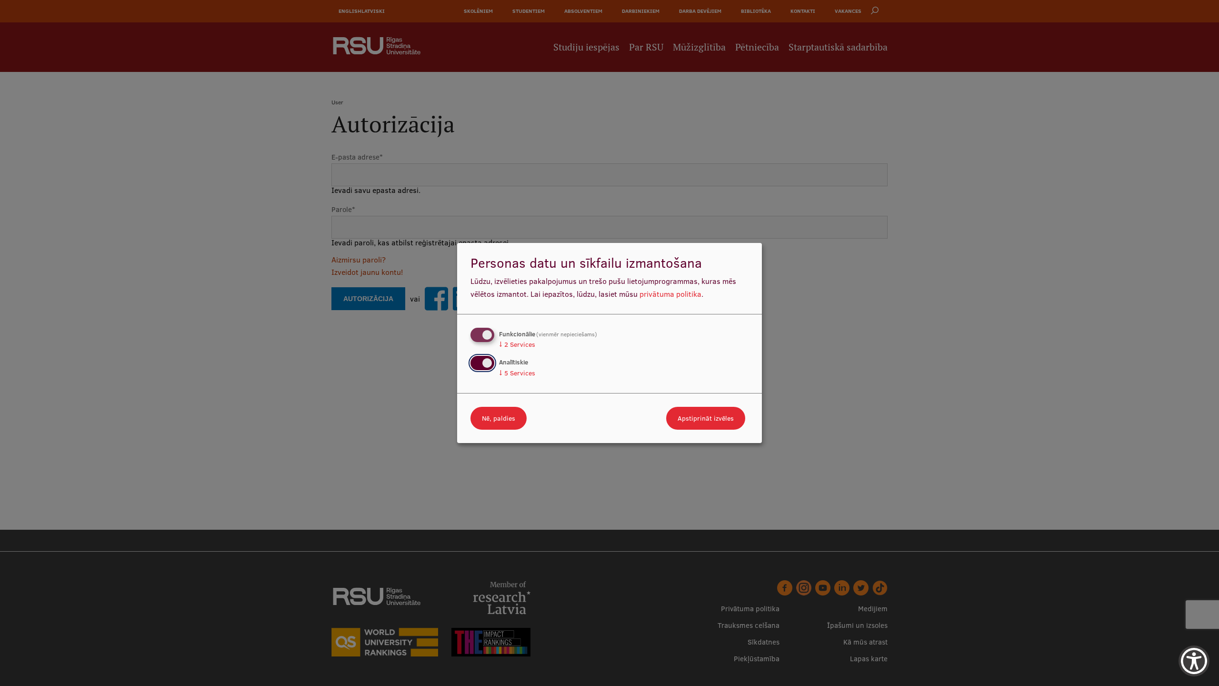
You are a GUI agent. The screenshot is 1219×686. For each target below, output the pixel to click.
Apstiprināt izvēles (706, 418)
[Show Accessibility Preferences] (1194, 661)
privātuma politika (670, 294)
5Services (517, 373)
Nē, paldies (498, 418)
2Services (517, 344)
